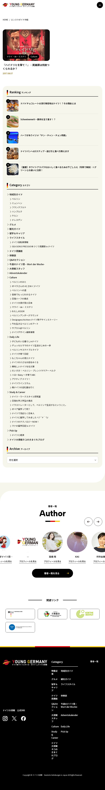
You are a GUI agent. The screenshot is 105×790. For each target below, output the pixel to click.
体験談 (12, 255)
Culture (13, 277)
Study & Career (17, 392)
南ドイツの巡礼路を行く (23, 387)
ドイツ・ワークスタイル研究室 (26, 396)
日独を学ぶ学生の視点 (22, 400)
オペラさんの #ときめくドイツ (26, 286)
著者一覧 (94, 661)
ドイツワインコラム (21, 383)
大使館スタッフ (17, 268)
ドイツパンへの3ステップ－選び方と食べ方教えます (45, 151)
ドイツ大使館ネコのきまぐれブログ (26, 439)
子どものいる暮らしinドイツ (25, 341)
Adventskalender (18, 273)
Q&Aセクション (17, 259)
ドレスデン (17, 219)
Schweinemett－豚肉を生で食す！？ (38, 119)
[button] (88, 521)
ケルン (15, 215)
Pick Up (13, 430)
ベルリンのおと (19, 281)
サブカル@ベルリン (21, 328)
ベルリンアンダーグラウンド (25, 315)
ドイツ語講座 (16, 251)
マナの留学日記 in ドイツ (23, 425)
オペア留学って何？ (21, 409)
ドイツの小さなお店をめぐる (25, 362)
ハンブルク (17, 211)
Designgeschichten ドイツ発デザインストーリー (35, 319)
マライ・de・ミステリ (22, 307)
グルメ (12, 224)
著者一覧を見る (51, 573)
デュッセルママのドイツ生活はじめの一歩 (31, 345)
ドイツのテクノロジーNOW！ (25, 421)
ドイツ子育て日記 (20, 353)
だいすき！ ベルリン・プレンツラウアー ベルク (34, 370)
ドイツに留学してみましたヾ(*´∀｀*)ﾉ (30, 417)
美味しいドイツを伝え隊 (23, 366)
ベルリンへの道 (19, 290)
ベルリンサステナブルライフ (25, 349)
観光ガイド (14, 229)
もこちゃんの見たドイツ (23, 358)
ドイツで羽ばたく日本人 (23, 413)
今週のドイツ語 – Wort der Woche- (27, 264)
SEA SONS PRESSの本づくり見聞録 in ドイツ (33, 246)
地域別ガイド (16, 194)
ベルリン (16, 198)
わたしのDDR (18, 311)
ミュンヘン (17, 203)
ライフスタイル (17, 237)
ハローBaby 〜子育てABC (23, 374)
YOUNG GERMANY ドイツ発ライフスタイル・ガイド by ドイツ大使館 (25, 663)
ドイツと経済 (18, 435)
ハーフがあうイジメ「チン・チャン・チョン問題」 (44, 135)
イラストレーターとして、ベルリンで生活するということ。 (39, 404)
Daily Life (14, 336)
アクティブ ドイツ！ (21, 378)
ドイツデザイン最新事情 (23, 332)
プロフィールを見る (28, 561)
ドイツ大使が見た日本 (22, 302)
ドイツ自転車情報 (20, 242)
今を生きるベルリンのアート (25, 323)
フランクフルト (19, 207)
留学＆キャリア (17, 233)
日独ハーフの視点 (20, 298)
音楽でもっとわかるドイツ (24, 294)
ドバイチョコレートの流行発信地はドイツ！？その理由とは (48, 103)
